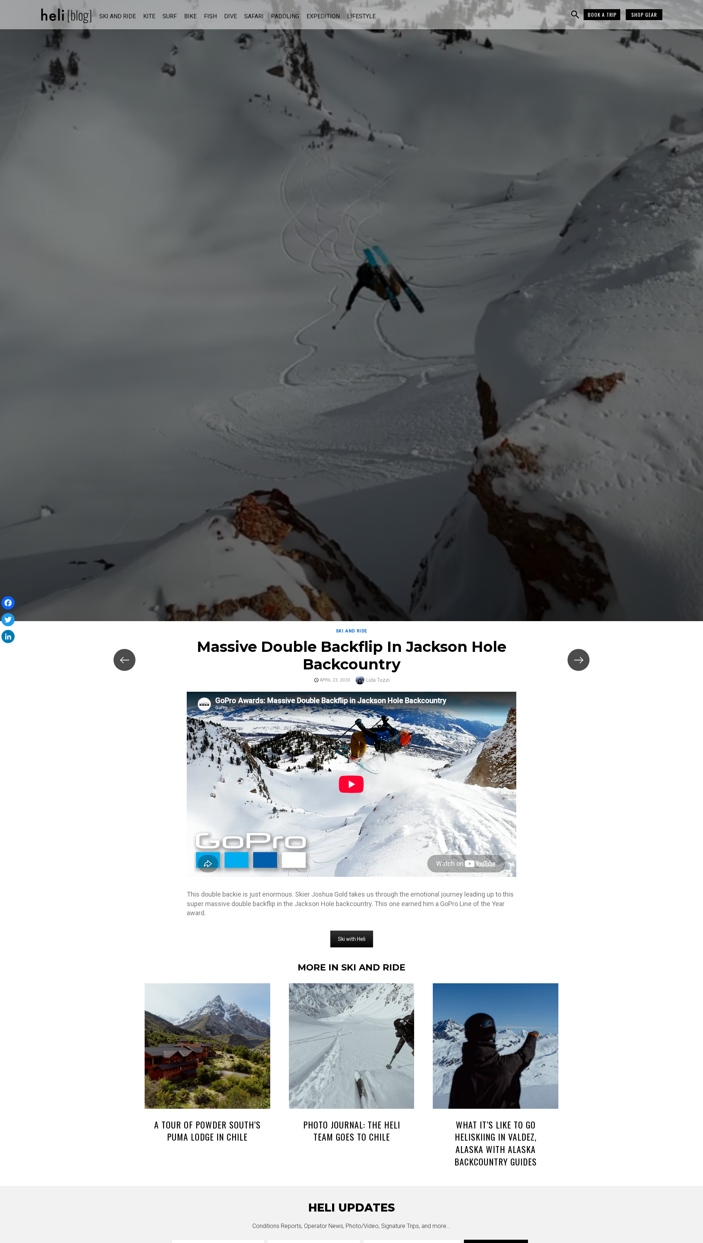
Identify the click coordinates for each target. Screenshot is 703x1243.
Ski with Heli (351, 939)
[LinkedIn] (8, 636)
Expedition (323, 16)
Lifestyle (361, 16)
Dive (230, 16)
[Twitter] (8, 619)
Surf (170, 16)
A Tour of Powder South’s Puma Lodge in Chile (207, 1131)
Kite (149, 16)
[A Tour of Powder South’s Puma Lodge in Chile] (207, 1047)
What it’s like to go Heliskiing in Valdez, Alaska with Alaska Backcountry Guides (495, 1143)
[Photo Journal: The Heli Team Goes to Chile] (351, 1047)
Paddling (285, 16)
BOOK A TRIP (602, 14)
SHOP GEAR (644, 14)
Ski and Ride (117, 16)
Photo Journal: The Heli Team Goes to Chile (351, 1131)
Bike (190, 16)
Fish (210, 16)
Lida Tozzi (378, 680)
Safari (254, 16)
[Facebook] (8, 602)
